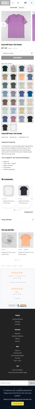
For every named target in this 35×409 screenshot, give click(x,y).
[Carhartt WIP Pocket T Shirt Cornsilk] (30, 102)
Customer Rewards (17, 319)
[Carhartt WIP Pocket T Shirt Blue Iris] (21, 94)
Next (31, 247)
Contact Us (17, 333)
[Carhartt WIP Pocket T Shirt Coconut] (5, 102)
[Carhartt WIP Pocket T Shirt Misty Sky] (13, 110)
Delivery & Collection (17, 336)
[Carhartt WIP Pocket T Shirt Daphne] (13, 119)
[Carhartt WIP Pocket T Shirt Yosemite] (13, 94)
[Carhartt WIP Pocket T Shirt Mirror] (21, 119)
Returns (17, 338)
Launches (17, 324)
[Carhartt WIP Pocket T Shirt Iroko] (5, 77)
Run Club (17, 358)
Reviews (17, 341)
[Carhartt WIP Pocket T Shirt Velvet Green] (5, 85)
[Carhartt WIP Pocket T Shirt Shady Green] (13, 68)
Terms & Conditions (17, 370)
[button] (3, 199)
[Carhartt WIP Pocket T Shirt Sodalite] (30, 94)
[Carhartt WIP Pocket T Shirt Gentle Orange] (21, 77)
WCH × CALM (17, 361)
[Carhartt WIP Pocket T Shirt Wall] (30, 85)
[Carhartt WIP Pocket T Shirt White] (13, 127)
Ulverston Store (17, 353)
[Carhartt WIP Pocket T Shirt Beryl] (30, 110)
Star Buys (17, 322)
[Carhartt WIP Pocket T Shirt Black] (30, 119)
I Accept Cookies (17, 403)
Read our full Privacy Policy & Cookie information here (17, 399)
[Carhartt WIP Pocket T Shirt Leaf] (13, 85)
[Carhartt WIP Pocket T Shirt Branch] (13, 102)
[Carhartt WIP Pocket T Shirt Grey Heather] (21, 102)
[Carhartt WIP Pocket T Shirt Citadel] (5, 94)
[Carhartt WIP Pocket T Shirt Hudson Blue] (5, 119)
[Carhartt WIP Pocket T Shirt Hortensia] (30, 68)
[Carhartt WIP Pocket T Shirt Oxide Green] (13, 77)
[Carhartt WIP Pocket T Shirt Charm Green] (5, 110)
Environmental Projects (17, 355)
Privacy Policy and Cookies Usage (17, 372)
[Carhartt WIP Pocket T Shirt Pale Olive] (21, 85)
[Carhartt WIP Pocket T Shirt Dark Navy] (5, 127)
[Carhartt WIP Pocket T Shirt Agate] (21, 110)
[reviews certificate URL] (17, 305)
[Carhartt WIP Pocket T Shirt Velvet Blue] (30, 77)
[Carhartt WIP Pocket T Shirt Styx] (21, 68)
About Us (17, 350)
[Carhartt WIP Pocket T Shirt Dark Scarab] (5, 68)
